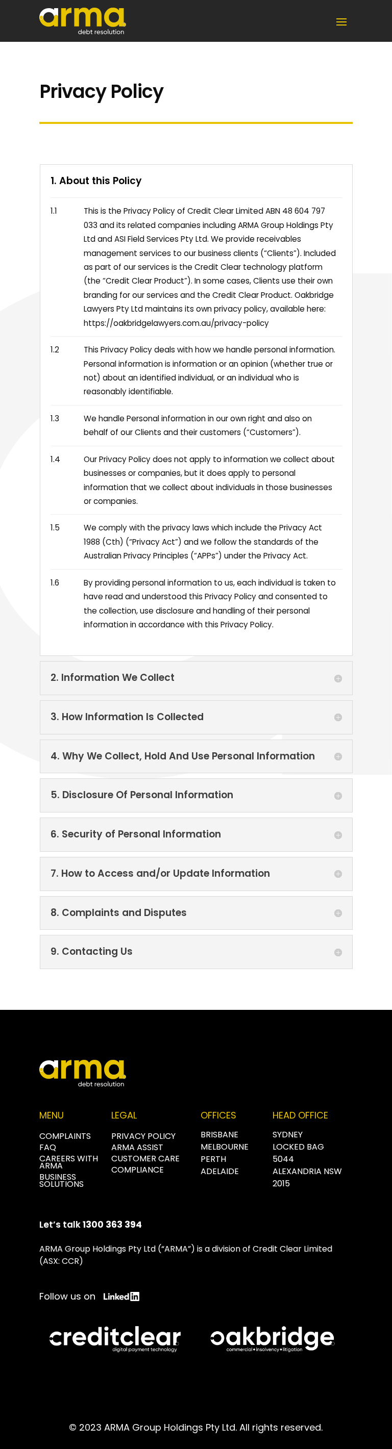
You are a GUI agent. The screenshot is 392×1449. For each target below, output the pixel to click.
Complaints (65, 1136)
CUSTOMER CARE (145, 1158)
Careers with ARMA (68, 1162)
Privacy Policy (143, 1136)
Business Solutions (61, 1181)
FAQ (47, 1147)
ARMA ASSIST (137, 1147)
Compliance (137, 1170)
